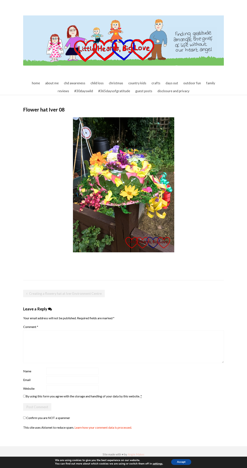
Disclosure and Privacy (173, 91)
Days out (172, 83)
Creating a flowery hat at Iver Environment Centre (65, 293)
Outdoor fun (192, 83)
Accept (181, 462)
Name (27, 371)
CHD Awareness (74, 83)
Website (29, 388)
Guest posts (143, 91)
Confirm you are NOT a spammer (48, 418)
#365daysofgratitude (114, 91)
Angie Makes (136, 454)
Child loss (97, 83)
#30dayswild (83, 91)
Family (210, 83)
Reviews (63, 91)
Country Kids (137, 83)
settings (157, 463)
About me (52, 83)
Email (26, 380)
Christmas (116, 83)
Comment (30, 327)
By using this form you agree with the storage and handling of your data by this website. (84, 396)
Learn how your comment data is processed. (103, 427)
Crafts (155, 83)
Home (36, 83)
